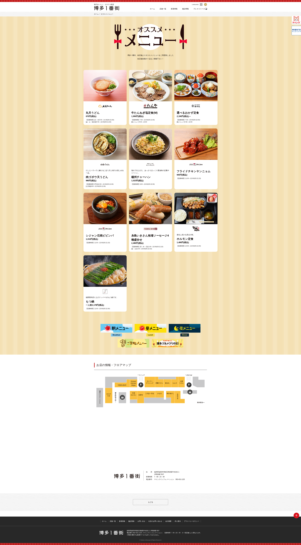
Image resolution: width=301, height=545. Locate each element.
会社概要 (168, 521)
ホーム (152, 9)
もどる (150, 502)
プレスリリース (199, 9)
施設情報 (185, 9)
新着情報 (174, 9)
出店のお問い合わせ (155, 521)
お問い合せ (141, 521)
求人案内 (178, 521)
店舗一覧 (163, 9)
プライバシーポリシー (191, 521)
